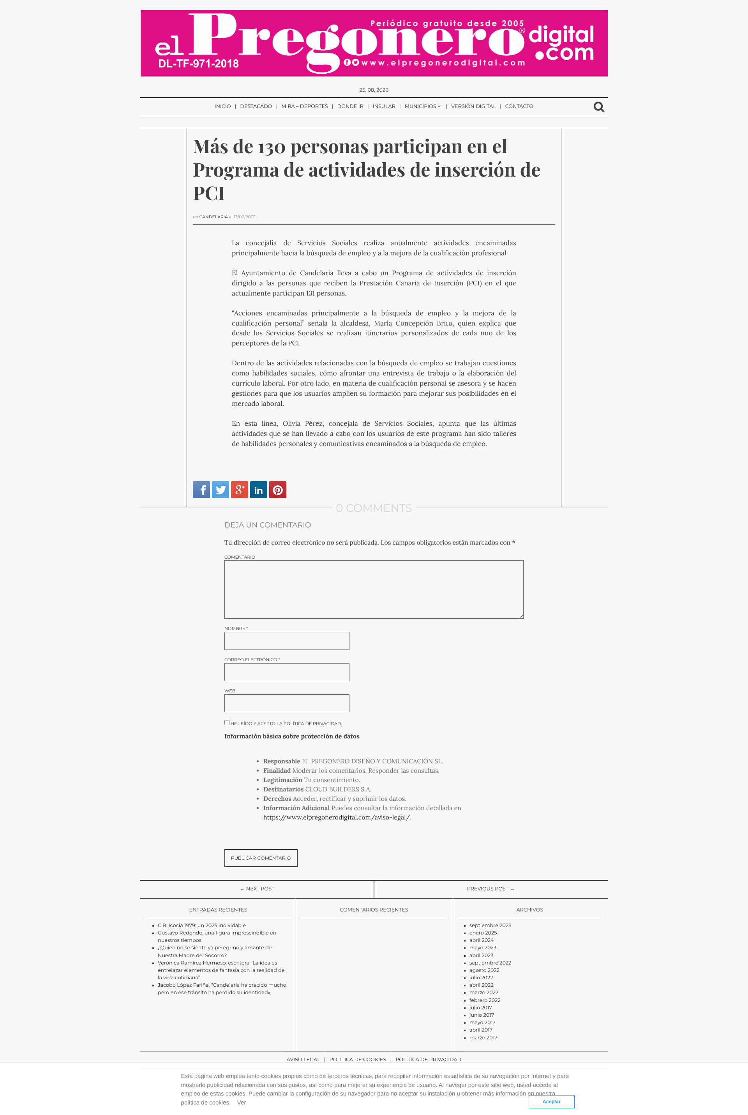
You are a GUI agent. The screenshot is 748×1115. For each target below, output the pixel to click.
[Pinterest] (277, 489)
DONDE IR (350, 107)
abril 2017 (480, 1030)
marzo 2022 (483, 993)
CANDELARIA (213, 216)
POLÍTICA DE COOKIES (358, 1060)
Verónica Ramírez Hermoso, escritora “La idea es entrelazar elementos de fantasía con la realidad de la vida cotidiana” (221, 970)
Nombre (236, 629)
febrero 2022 (485, 1001)
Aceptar (552, 1101)
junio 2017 (481, 1015)
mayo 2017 (482, 1023)
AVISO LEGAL (303, 1060)
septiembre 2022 (490, 963)
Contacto (519, 107)
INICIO (223, 107)
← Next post (257, 889)
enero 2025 (483, 933)
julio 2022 (481, 978)
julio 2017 (480, 1008)
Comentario (239, 557)
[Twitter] (220, 489)
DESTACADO (256, 107)
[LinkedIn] (258, 489)
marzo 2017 (483, 1038)
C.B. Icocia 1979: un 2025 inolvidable (202, 926)
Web (229, 691)
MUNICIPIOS (420, 107)
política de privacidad (312, 723)
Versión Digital (473, 107)
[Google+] (239, 489)
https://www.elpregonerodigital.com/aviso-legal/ (336, 817)
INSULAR (384, 107)
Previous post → (491, 889)
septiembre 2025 (490, 926)
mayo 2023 (482, 948)
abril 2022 (481, 985)
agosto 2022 (484, 970)
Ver (241, 1102)
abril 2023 (481, 956)
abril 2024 (481, 940)
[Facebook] (201, 489)
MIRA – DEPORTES (304, 107)
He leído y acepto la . (285, 723)
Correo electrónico (252, 660)
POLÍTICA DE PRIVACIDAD (428, 1060)
